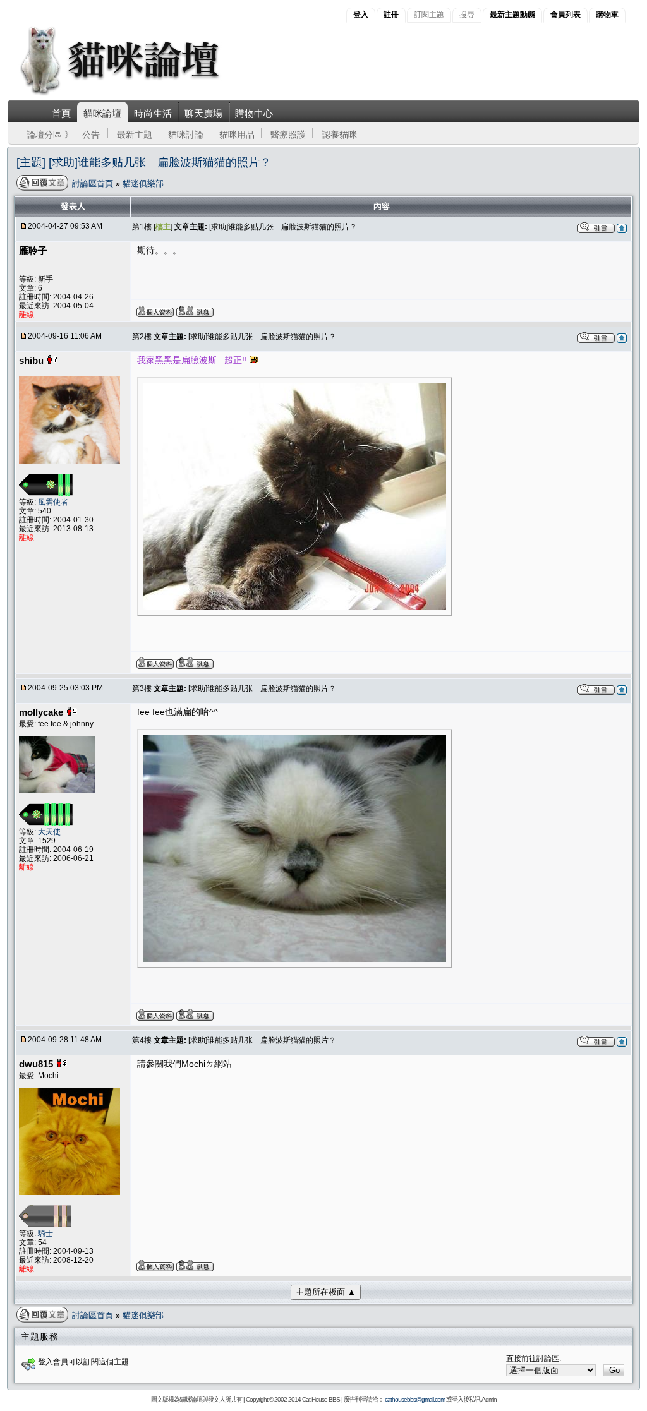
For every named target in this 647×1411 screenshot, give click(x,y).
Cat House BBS (321, 1399)
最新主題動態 (512, 14)
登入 (360, 14)
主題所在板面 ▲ (326, 1292)
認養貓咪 (339, 134)
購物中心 (254, 113)
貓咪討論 (185, 134)
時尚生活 (153, 113)
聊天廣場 (203, 113)
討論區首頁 (94, 183)
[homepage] (137, 93)
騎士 (45, 1233)
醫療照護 (288, 134)
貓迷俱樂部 (143, 183)
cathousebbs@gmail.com (415, 1399)
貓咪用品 (237, 134)
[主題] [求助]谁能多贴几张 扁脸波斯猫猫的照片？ (143, 162)
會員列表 (565, 14)
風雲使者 (53, 502)
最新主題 (134, 134)
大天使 (49, 831)
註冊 (391, 14)
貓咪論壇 (102, 113)
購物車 (607, 14)
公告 (91, 134)
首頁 (61, 113)
